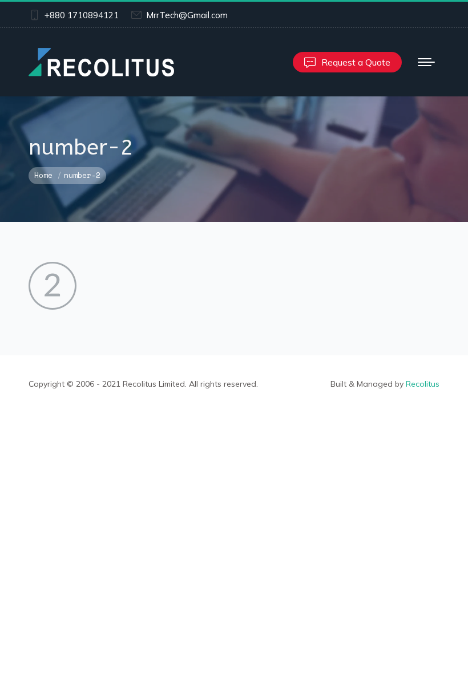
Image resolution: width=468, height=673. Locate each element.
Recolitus (422, 384)
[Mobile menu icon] (426, 62)
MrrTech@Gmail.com (187, 15)
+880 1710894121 (82, 15)
